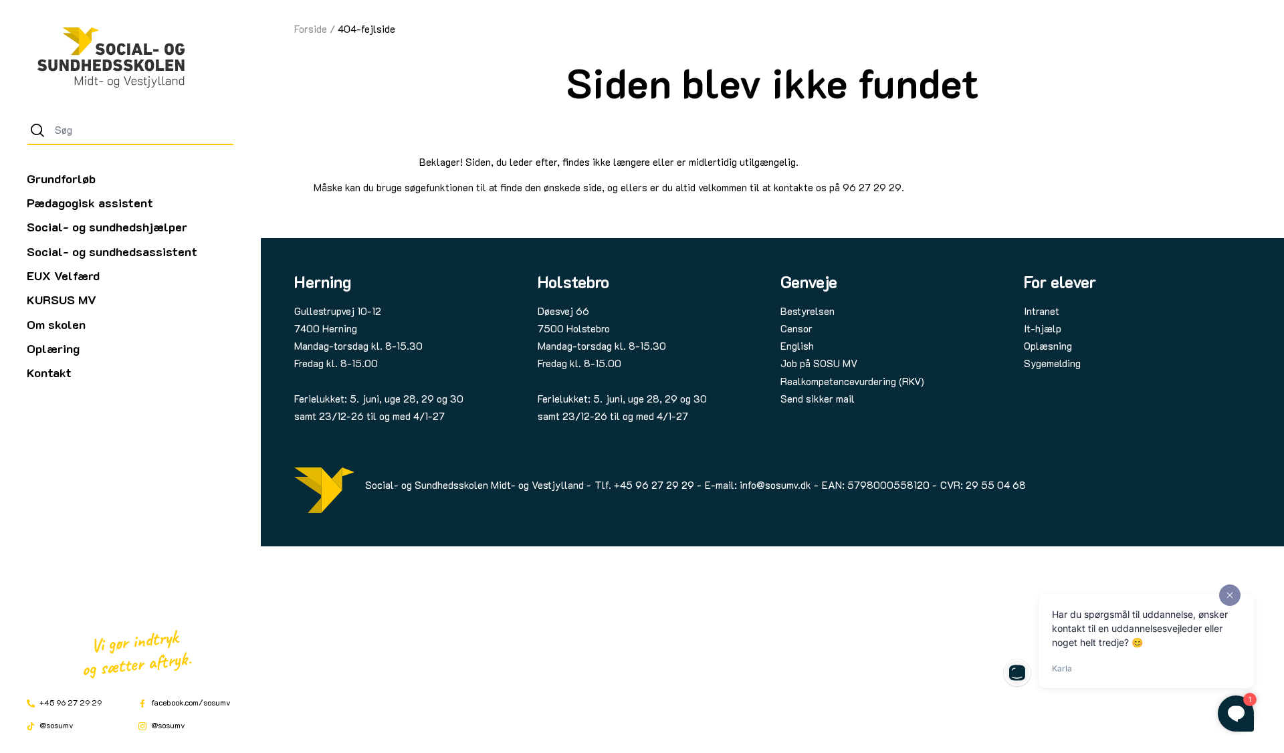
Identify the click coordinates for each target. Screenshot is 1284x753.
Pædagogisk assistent (90, 203)
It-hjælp (1042, 328)
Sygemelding (1052, 363)
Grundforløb (61, 179)
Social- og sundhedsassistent (112, 251)
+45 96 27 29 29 (69, 702)
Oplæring (53, 348)
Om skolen (56, 324)
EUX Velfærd (63, 275)
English (797, 345)
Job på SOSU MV (818, 363)
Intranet (1041, 311)
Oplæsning (1048, 345)
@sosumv (55, 725)
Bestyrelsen (807, 311)
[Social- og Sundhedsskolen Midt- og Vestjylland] (111, 57)
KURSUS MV (61, 300)
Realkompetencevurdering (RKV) (852, 381)
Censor (796, 328)
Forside (310, 28)
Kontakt (49, 372)
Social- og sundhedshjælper (107, 227)
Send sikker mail (817, 398)
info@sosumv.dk (775, 485)
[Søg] (37, 130)
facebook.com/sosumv (190, 702)
